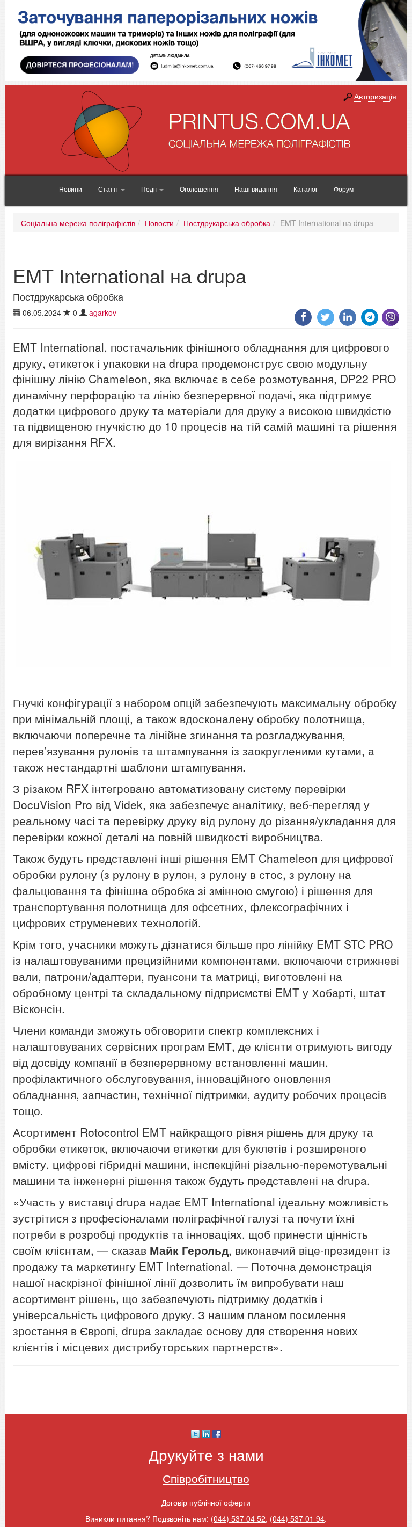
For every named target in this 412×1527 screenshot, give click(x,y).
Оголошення (199, 188)
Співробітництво (206, 1478)
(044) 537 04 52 (238, 1518)
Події (149, 188)
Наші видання (255, 188)
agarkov (102, 312)
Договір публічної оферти (206, 1502)
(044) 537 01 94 (297, 1518)
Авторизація (375, 96)
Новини (70, 188)
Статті (109, 188)
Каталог (305, 188)
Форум (344, 188)
